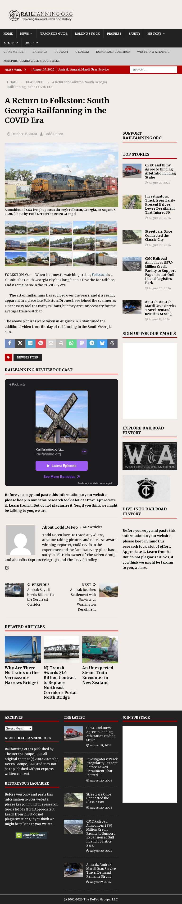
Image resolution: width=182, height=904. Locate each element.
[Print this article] (61, 343)
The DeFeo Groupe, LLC (23, 754)
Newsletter (27, 357)
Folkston (99, 275)
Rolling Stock (87, 33)
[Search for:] (153, 69)
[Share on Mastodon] (82, 343)
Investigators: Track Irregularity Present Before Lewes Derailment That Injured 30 (160, 204)
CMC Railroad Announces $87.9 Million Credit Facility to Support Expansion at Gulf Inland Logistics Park (160, 271)
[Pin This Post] (41, 343)
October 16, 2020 (24, 134)
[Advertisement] (150, 102)
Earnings (39, 51)
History (154, 33)
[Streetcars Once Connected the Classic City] (132, 237)
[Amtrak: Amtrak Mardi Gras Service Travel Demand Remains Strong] (132, 307)
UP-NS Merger (14, 51)
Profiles (114, 33)
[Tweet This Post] (20, 343)
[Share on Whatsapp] (71, 343)
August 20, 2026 (160, 218)
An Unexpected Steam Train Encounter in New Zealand (97, 675)
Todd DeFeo (53, 134)
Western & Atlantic (153, 51)
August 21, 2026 (159, 182)
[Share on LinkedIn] (30, 343)
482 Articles (92, 527)
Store (9, 43)
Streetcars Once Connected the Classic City (158, 236)
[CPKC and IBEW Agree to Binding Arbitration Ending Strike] (132, 171)
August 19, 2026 (159, 319)
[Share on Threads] (112, 343)
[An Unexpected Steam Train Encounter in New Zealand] (100, 649)
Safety (134, 33)
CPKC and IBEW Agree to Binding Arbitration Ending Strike (160, 171)
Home (8, 33)
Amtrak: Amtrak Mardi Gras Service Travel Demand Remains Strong (161, 308)
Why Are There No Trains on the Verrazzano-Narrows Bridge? (22, 675)
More (29, 43)
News (24, 33)
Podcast (61, 51)
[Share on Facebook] (10, 343)
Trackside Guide (54, 33)
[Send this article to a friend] (51, 343)
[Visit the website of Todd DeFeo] (7, 568)
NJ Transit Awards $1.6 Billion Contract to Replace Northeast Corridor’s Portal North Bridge (60, 682)
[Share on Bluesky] (102, 343)
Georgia (82, 51)
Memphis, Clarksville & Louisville (32, 60)
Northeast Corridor (113, 51)
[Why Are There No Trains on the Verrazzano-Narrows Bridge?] (23, 649)
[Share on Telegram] (92, 343)
